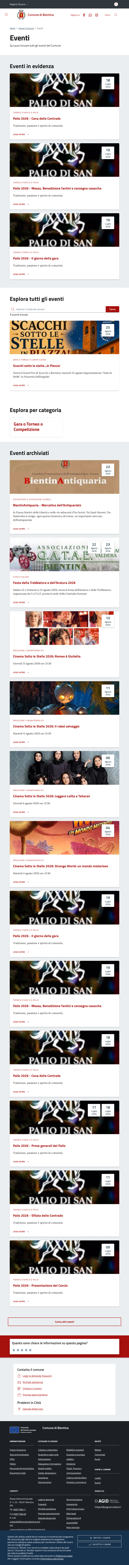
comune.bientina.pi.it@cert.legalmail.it (27, 1529)
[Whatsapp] (89, 15)
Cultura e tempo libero (76, 1477)
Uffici (12, 1459)
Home (12, 28)
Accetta (102, 1544)
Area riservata (72, 1527)
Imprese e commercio (76, 1482)
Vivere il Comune (26, 28)
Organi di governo (18, 1450)
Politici (13, 1464)
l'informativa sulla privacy (52, 1558)
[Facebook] (83, 15)
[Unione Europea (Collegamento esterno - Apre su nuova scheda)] (24, 1430)
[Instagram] (95, 15)
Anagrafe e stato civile (48, 1454)
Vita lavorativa (44, 1482)
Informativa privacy (75, 1509)
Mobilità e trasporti (75, 1450)
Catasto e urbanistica (48, 1450)
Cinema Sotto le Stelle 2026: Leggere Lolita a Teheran (51, 796)
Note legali (71, 1513)
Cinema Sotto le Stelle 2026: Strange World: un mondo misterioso (60, 866)
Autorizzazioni (44, 1459)
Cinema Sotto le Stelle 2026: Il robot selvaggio (46, 726)
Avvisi (97, 1459)
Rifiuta (101, 1537)
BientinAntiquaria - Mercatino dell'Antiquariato (47, 505)
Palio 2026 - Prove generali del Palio (39, 1145)
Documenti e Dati (18, 1473)
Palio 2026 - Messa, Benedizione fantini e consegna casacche (57, 188)
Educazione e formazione (49, 1464)
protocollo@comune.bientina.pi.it (25, 1521)
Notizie (98, 1450)
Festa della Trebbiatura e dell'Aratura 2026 (44, 582)
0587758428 (19, 1514)
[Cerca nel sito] (115, 14)
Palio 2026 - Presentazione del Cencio (40, 1285)
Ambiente (70, 1464)
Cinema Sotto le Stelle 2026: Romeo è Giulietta (47, 656)
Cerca (112, 309)
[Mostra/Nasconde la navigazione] (6, 14)
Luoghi (98, 1478)
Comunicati (100, 1454)
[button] (19, 4)
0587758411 (19, 1509)
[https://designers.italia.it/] (107, 1501)
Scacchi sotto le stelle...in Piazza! (36, 365)
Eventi (98, 1482)
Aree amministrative (19, 1454)
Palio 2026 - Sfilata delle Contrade (38, 1215)
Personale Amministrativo (22, 1468)
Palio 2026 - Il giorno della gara (36, 258)
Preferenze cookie (64, 1555)
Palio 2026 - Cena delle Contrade (37, 118)
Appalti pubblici (45, 1468)
